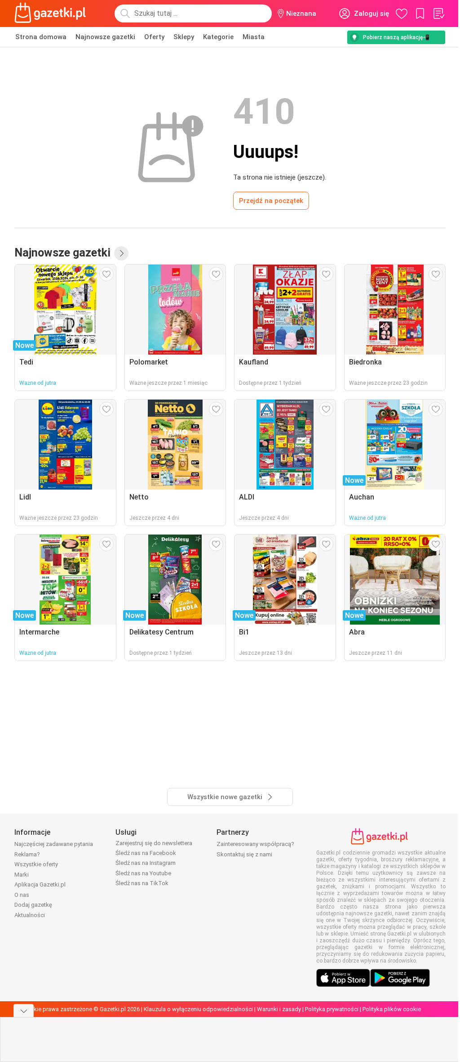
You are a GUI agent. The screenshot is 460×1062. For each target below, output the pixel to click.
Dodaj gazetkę (33, 904)
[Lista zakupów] (438, 13)
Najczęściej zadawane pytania (53, 844)
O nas (21, 894)
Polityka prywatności (331, 1009)
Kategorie (218, 37)
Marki (21, 874)
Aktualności (29, 915)
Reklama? (27, 854)
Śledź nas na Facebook (145, 853)
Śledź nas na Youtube (143, 873)
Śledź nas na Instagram (145, 863)
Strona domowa (40, 37)
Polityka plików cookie (392, 1009)
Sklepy (183, 37)
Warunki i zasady (279, 1009)
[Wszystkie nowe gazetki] (121, 253)
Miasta (254, 37)
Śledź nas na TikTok (141, 883)
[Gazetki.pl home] (52, 13)
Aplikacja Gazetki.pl (40, 884)
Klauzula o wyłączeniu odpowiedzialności (198, 1009)
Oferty (154, 37)
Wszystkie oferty (36, 864)
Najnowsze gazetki (105, 37)
